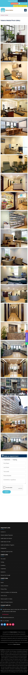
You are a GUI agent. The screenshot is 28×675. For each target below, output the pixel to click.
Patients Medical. (13, 632)
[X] (4, 624)
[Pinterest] (10, 624)
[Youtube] (7, 624)
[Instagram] (13, 624)
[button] (25, 10)
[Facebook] (2, 624)
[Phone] (26, 343)
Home (2, 15)
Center (6, 15)
